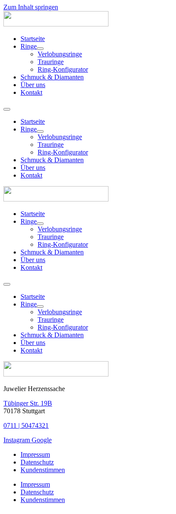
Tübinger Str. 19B (27, 403)
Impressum (35, 454)
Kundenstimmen (43, 469)
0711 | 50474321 (26, 425)
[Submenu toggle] (40, 48)
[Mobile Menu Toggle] (6, 109)
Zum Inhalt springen (30, 7)
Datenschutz (37, 462)
